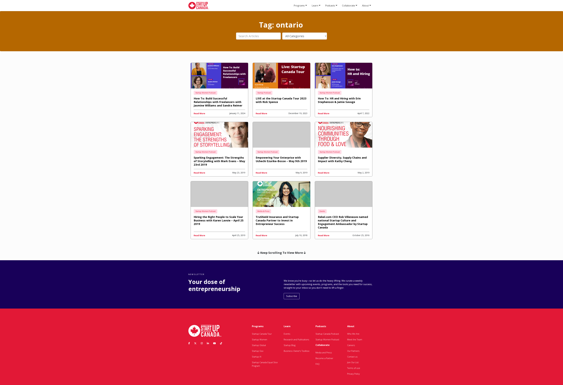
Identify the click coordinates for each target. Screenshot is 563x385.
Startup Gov (257, 351)
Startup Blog (289, 345)
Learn (315, 5)
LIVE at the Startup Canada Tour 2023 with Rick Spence (281, 100)
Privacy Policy (353, 373)
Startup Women (259, 339)
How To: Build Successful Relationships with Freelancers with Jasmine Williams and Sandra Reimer (218, 102)
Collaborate (348, 5)
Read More (199, 113)
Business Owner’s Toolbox (296, 351)
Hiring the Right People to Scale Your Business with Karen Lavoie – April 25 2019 (219, 220)
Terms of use (353, 368)
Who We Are (353, 333)
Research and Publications (296, 339)
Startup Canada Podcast (327, 333)
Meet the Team (354, 339)
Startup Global (259, 345)
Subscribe (291, 296)
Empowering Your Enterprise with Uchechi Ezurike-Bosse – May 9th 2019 (281, 159)
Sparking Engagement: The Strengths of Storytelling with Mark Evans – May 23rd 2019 (219, 161)
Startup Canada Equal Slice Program (265, 364)
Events (322, 211)
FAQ (317, 364)
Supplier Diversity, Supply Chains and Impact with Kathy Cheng (342, 159)
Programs (299, 5)
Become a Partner (324, 358)
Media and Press (324, 352)
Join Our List (353, 362)
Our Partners (353, 351)
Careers (351, 345)
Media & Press (263, 211)
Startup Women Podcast (205, 93)
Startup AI (256, 356)
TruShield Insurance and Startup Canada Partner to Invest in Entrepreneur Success (277, 220)
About (365, 5)
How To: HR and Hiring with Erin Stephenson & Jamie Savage (339, 100)
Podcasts (330, 5)
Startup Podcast (264, 93)
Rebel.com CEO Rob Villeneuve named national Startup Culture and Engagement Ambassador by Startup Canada (343, 222)
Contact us (352, 356)
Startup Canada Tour (262, 333)
